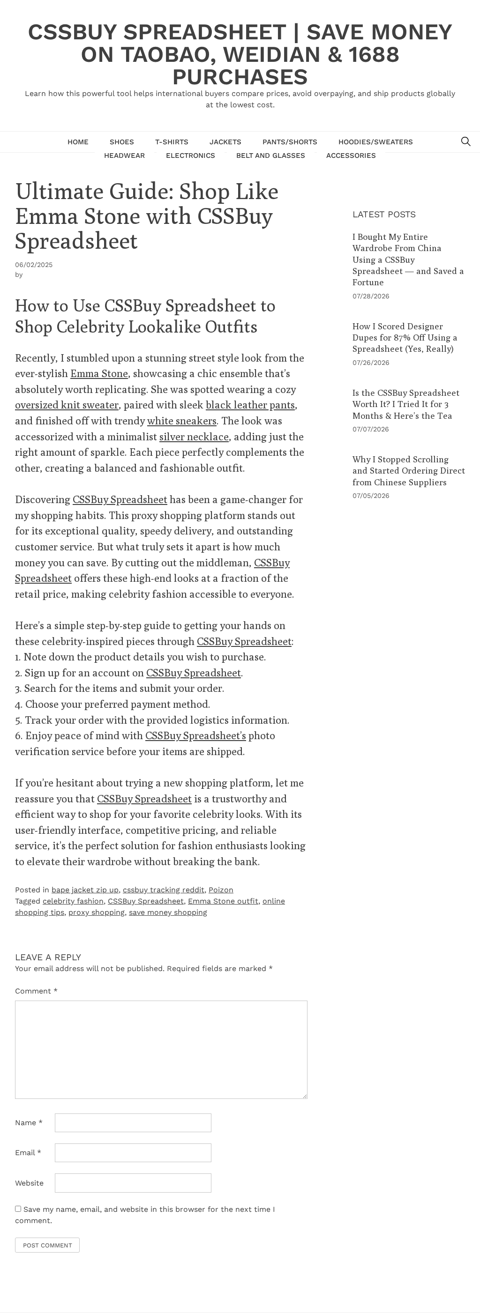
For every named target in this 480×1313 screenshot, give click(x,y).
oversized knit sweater (67, 404)
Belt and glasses (270, 155)
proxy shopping (96, 912)
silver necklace (194, 436)
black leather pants (250, 404)
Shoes (122, 142)
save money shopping (168, 912)
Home (78, 142)
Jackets (225, 142)
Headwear (124, 155)
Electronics (190, 155)
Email (28, 1152)
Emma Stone (99, 373)
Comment (36, 991)
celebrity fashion (73, 901)
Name (29, 1122)
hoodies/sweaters (375, 142)
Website (29, 1183)
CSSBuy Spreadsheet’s (195, 735)
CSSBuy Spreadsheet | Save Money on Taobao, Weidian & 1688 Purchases (240, 54)
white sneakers (182, 420)
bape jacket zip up (85, 889)
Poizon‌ (221, 889)
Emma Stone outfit (223, 901)
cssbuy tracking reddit (163, 889)
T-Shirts (171, 142)
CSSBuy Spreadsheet (120, 499)
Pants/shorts (289, 142)
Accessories (351, 155)
